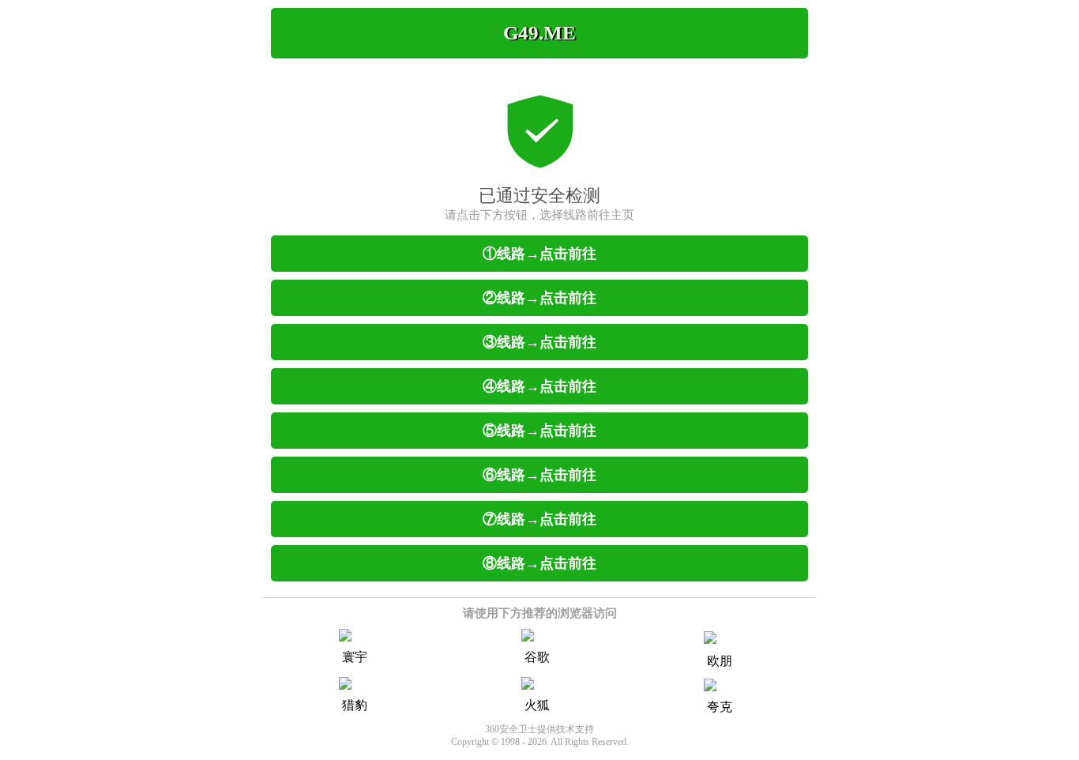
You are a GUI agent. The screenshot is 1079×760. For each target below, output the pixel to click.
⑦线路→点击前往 (539, 519)
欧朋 (719, 661)
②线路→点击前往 (539, 298)
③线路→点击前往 (539, 342)
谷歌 (537, 657)
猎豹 (354, 705)
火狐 (537, 705)
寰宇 (354, 657)
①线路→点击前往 (539, 253)
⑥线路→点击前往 (539, 475)
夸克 (719, 706)
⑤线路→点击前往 (539, 430)
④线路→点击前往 (539, 386)
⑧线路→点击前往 (539, 563)
